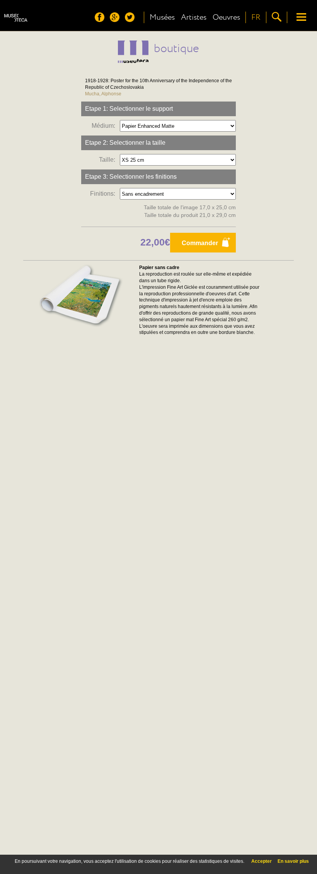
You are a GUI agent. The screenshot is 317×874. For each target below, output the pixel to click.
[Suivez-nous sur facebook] (101, 20)
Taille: (108, 159)
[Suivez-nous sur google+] (116, 20)
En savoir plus (293, 861)
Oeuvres (226, 17)
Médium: (105, 125)
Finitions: (104, 193)
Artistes (193, 17)
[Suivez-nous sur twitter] (131, 20)
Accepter (261, 861)
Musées (162, 17)
